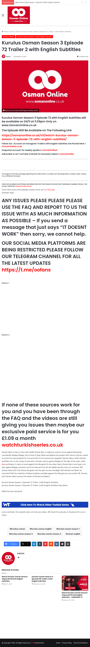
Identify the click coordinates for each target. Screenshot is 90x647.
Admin (8, 56)
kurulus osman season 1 (69, 529)
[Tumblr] (39, 544)
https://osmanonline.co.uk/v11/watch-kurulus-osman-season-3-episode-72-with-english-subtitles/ (40, 137)
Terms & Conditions (80, 643)
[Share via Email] (62, 544)
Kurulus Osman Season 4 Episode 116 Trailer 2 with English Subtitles (42, 578)
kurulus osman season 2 (21, 534)
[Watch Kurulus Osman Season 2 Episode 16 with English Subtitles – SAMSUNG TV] (75, 583)
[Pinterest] (45, 544)
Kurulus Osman (14, 31)
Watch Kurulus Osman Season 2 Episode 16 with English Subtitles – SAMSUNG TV (75, 595)
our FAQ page (49, 190)
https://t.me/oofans (23, 186)
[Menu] (3, 16)
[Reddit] (51, 544)
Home (5, 31)
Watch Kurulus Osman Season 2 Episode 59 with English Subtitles (15, 578)
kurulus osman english (41, 529)
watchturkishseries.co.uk (32, 445)
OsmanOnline (67, 154)
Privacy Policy (67, 643)
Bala (3, 464)
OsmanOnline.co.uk (12, 146)
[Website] (18, 557)
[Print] (68, 544)
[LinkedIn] (34, 544)
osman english (73, 534)
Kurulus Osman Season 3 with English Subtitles (34, 37)
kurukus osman (18, 529)
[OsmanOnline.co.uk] (19, 15)
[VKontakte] (56, 544)
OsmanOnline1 (49, 150)
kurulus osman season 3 (50, 534)
